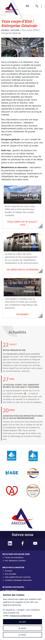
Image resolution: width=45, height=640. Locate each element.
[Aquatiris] (33, 455)
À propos (8, 571)
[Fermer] (42, 594)
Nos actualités (10, 574)
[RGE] (11, 490)
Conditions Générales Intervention (18, 580)
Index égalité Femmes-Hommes (18, 577)
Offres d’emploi (11, 590)
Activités (15, 30)
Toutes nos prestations (14, 557)
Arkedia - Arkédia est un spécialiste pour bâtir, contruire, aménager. (12, 8)
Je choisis (22, 628)
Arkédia (5, 30)
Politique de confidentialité (21, 615)
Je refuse (22, 635)
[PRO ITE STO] (33, 490)
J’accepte (22, 622)
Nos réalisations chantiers (15, 561)
